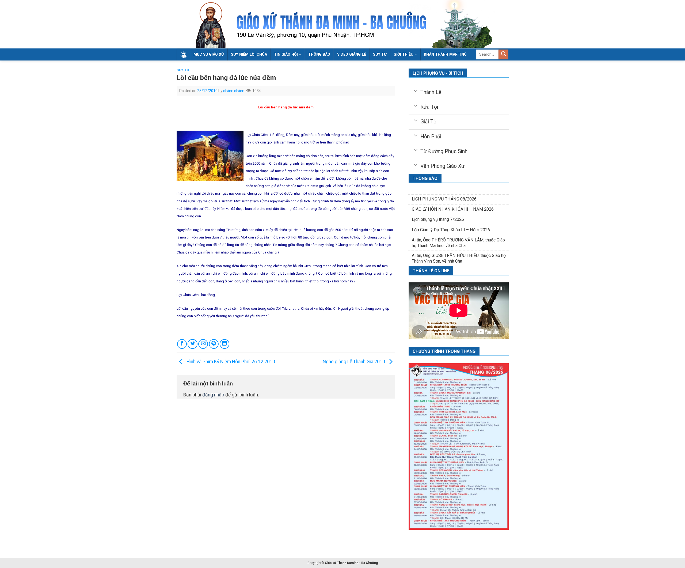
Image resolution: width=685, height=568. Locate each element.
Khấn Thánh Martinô (445, 54)
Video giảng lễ (351, 54)
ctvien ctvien (233, 91)
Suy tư (380, 54)
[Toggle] (415, 90)
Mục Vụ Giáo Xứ (208, 54)
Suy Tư (183, 70)
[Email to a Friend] (203, 344)
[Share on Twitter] (192, 344)
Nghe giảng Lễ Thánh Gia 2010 (354, 361)
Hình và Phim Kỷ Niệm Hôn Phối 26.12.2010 (230, 361)
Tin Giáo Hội (286, 54)
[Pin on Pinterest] (214, 344)
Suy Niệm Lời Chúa (249, 54)
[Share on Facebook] (182, 344)
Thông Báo (319, 54)
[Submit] (503, 54)
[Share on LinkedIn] (224, 344)
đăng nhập (213, 394)
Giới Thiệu (403, 54)
